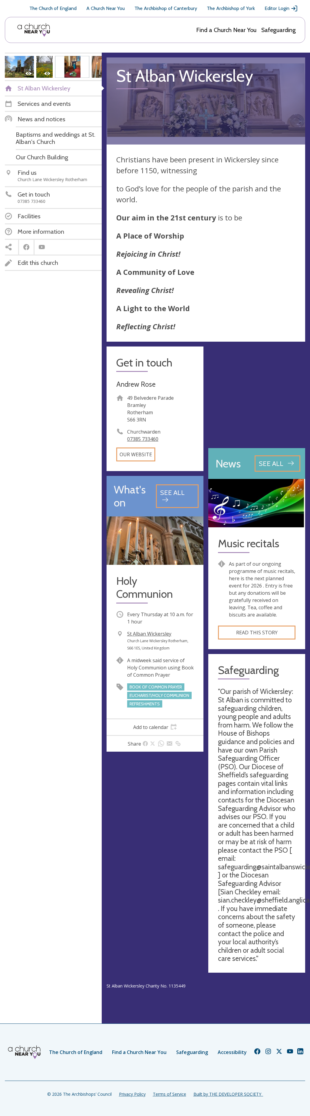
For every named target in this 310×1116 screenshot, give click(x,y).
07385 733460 (142, 439)
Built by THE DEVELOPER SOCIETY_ (228, 1094)
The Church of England (53, 8)
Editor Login (277, 8)
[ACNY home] (33, 29)
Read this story (257, 632)
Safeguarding (278, 30)
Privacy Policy (132, 1094)
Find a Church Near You (226, 30)
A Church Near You (105, 8)
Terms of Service (169, 1094)
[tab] (155, 727)
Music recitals (248, 543)
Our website (136, 454)
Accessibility (232, 1052)
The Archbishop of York (231, 8)
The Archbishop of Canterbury (165, 8)
